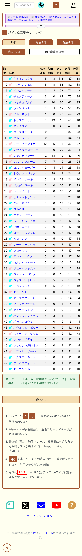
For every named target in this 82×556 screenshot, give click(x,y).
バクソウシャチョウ (25, 315)
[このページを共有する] (7, 547)
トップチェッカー (24, 120)
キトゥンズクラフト (25, 78)
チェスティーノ (23, 96)
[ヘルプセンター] (72, 505)
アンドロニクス (23, 256)
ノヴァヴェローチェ (25, 149)
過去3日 (41, 42)
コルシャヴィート (24, 262)
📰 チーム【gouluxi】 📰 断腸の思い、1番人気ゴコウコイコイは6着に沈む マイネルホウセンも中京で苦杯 (41, 18)
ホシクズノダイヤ (24, 339)
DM (34, 533)
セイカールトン (23, 309)
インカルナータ (23, 90)
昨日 (14, 42)
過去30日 (14, 51)
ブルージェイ (21, 137)
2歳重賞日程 (56, 51)
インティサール (23, 179)
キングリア (20, 126)
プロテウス (20, 250)
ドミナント (20, 292)
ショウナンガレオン (25, 345)
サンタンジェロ (23, 84)
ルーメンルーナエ (24, 220)
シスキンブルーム (24, 161)
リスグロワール (23, 185)
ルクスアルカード (24, 357)
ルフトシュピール (24, 351)
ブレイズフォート (24, 363)
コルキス (18, 209)
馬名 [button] (11, 72)
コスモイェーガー (24, 167)
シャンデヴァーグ (24, 155)
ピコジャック (21, 286)
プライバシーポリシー (41, 516)
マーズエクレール (24, 298)
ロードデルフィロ (24, 232)
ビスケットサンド (24, 197)
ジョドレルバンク (24, 274)
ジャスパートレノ (24, 280)
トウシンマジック (24, 173)
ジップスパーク (23, 132)
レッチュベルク (23, 102)
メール (49, 533)
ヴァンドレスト (23, 108)
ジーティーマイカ (24, 143)
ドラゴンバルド (23, 369)
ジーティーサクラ (24, 244)
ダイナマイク (21, 203)
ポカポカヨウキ (23, 321)
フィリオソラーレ (24, 303)
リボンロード (21, 226)
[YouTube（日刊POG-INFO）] (56, 505)
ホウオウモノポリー (25, 327)
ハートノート (21, 191)
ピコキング (20, 238)
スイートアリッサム (25, 333)
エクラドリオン (23, 215)
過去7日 (68, 42)
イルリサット (21, 114)
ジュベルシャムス (24, 268)
